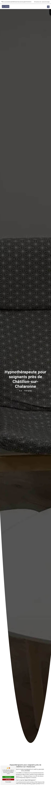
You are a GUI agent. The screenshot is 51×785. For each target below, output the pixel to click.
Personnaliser (8, 782)
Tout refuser (8, 779)
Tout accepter (8, 777)
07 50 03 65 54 (28, 1)
